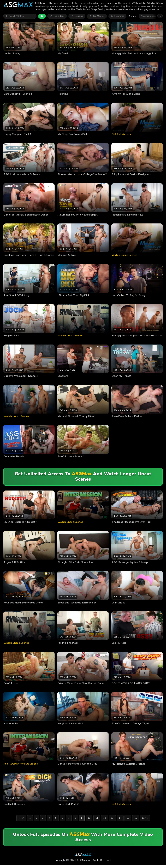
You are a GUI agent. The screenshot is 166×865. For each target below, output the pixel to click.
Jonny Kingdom (78, 567)
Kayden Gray (82, 768)
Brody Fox (83, 607)
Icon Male (50, 58)
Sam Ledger (117, 300)
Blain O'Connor (65, 381)
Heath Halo (117, 219)
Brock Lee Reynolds (67, 607)
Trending (78, 16)
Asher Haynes (10, 728)
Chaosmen (143, 219)
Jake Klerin (8, 179)
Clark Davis (9, 688)
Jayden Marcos (11, 300)
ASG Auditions (36, 179)
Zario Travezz (77, 99)
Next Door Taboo (41, 527)
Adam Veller (9, 99)
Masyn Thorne (132, 768)
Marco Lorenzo (11, 607)
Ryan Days (117, 421)
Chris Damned (77, 260)
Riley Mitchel (118, 381)
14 (120, 818)
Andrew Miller (10, 260)
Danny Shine (63, 219)
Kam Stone (141, 340)
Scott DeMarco (132, 381)
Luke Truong (128, 607)
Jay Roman (63, 728)
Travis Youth (20, 179)
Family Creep (91, 219)
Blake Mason (151, 179)
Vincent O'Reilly (23, 688)
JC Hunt (33, 260)
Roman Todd (23, 527)
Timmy (76, 421)
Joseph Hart (129, 219)
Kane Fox (19, 139)
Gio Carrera (117, 99)
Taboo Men (146, 648)
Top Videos (59, 16)
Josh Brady (9, 139)
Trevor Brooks (130, 58)
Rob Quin (23, 607)
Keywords (119, 16)
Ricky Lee (8, 340)
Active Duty (38, 219)
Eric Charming (131, 648)
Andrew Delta (10, 219)
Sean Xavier (21, 461)
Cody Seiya (23, 260)
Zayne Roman (36, 58)
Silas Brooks (24, 728)
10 (89, 818)
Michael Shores (65, 421)
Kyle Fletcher (64, 58)
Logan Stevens (11, 58)
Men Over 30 (148, 381)
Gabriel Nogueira (66, 139)
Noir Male (91, 99)
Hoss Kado (117, 58)
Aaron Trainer (64, 300)
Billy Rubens (118, 179)
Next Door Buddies (41, 300)
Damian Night (79, 381)
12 (104, 818)
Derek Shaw (63, 809)
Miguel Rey (9, 809)
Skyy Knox (24, 58)
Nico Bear (128, 688)
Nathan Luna (76, 179)
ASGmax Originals (150, 16)
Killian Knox (76, 219)
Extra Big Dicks (148, 99)
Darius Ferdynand (133, 179)
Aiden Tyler (77, 300)
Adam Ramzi (10, 381)
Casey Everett (64, 461)
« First (21, 818)
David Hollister (39, 99)
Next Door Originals (96, 58)
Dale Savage (118, 648)
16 (135, 818)
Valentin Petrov (131, 99)
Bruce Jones (117, 340)
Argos (7, 567)
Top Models (99, 16)
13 (112, 818)
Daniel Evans (24, 219)
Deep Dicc (116, 607)
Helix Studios (47, 139)
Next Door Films (48, 260)
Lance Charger (78, 461)
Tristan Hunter (23, 381)
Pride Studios (92, 300)
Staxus (53, 99)
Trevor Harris (77, 58)
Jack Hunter (90, 260)
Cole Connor (118, 728)
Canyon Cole (10, 527)
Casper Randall (23, 99)
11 (96, 818)
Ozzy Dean (24, 300)
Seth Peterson (31, 139)
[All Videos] (42, 16)
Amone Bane (64, 688)
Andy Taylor (64, 260)
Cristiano (76, 648)
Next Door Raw (96, 381)
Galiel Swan (63, 179)
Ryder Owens (20, 340)
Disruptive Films (148, 58)
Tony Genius (64, 99)
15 (128, 818)
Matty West (9, 461)
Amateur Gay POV (99, 139)
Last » (145, 818)
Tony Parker (129, 421)
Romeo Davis (81, 139)
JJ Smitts (14, 567)
